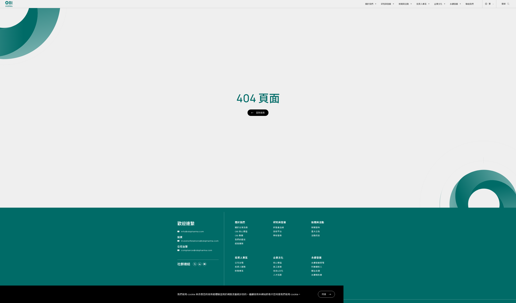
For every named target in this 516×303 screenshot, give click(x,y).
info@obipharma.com (192, 231)
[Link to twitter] (195, 264)
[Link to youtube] (204, 264)
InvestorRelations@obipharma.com (200, 240)
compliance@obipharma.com (196, 250)
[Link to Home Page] (9, 4)
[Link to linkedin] (200, 264)
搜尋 (504, 3)
